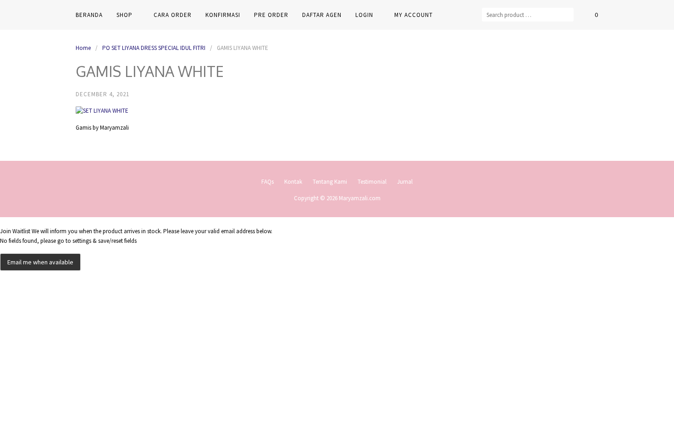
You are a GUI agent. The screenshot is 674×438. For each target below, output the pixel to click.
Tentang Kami (330, 182)
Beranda (89, 15)
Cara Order (173, 15)
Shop (124, 15)
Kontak (293, 182)
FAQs (267, 182)
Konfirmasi (222, 15)
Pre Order (271, 15)
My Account (413, 15)
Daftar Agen (322, 15)
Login (364, 15)
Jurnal (405, 182)
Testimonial (372, 182)
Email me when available (40, 262)
